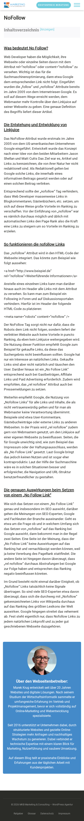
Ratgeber (18, 813)
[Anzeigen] (47, 29)
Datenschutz (47, 813)
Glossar (32, 813)
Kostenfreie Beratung (53, 5)
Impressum (64, 813)
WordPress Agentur (62, 804)
